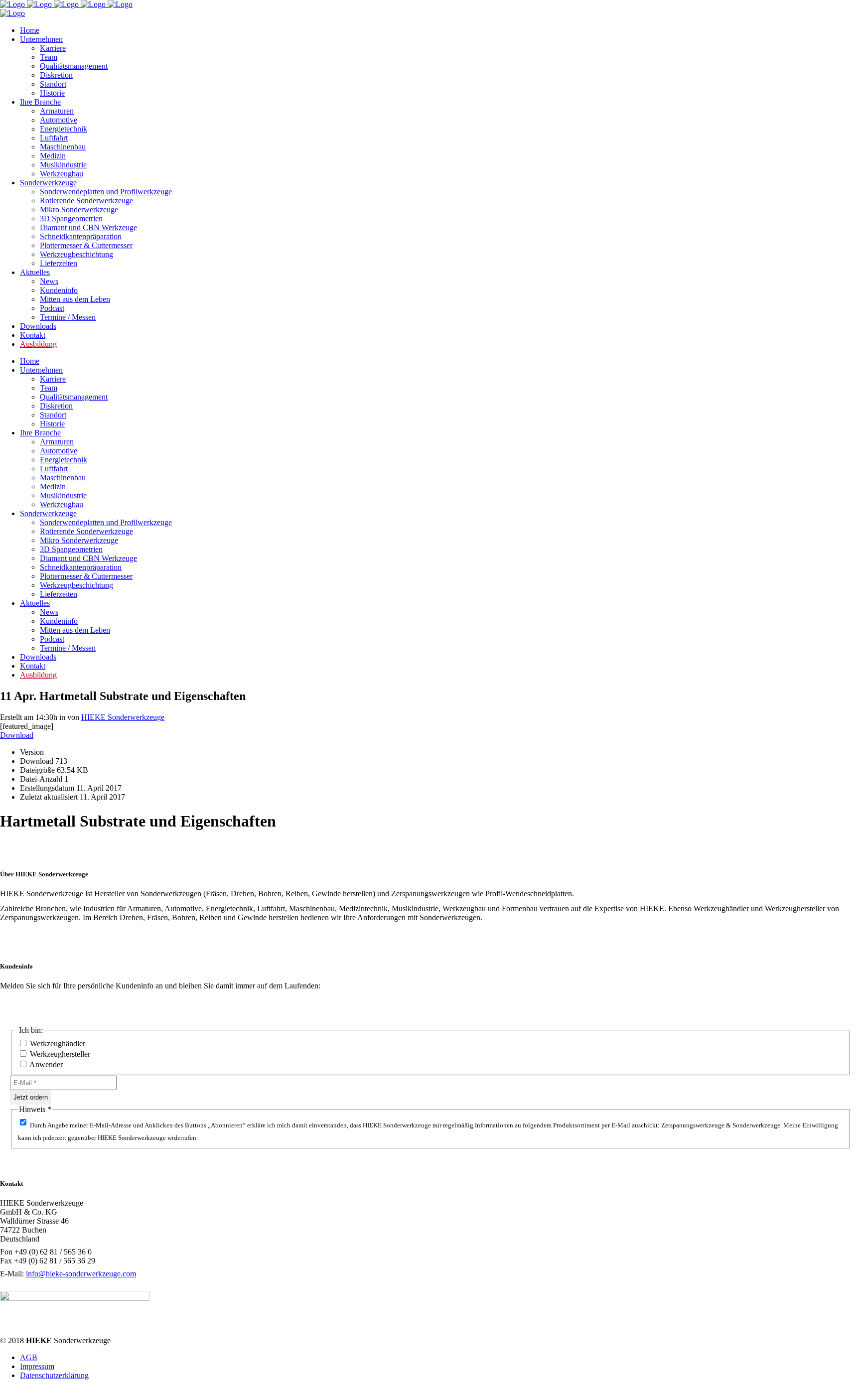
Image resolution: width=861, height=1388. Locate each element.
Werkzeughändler (56, 1043)
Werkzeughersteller (59, 1054)
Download (16, 735)
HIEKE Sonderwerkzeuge (122, 717)
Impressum (37, 1366)
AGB (28, 1357)
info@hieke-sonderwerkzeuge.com (81, 1273)
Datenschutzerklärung (54, 1375)
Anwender (45, 1064)
